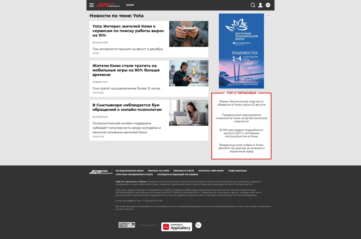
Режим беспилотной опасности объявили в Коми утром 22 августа (241, 103)
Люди (96, 53)
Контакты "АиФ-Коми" (211, 171)
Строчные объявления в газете (134, 174)
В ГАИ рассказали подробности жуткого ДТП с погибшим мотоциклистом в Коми (241, 133)
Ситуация (98, 93)
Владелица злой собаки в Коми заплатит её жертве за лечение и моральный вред (241, 148)
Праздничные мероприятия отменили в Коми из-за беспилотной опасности (241, 118)
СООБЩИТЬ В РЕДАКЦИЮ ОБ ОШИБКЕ (177, 174)
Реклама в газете (184, 171)
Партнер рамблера (148, 225)
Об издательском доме (130, 171)
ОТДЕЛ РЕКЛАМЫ (237, 171)
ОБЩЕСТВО (98, 137)
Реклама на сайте (158, 171)
